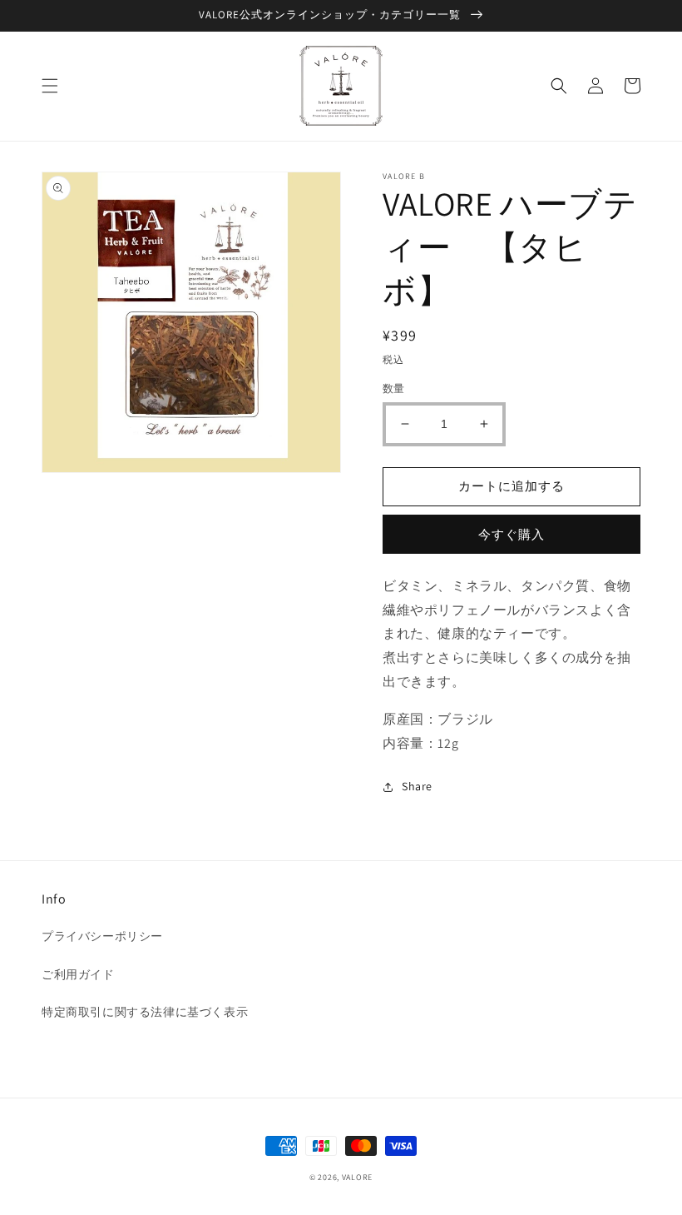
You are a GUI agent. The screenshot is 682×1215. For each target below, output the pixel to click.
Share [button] (417, 786)
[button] (50, 85)
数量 (394, 388)
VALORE (357, 1177)
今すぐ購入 (511, 534)
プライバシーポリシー (102, 936)
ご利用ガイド (78, 974)
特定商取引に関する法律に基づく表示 (145, 1011)
